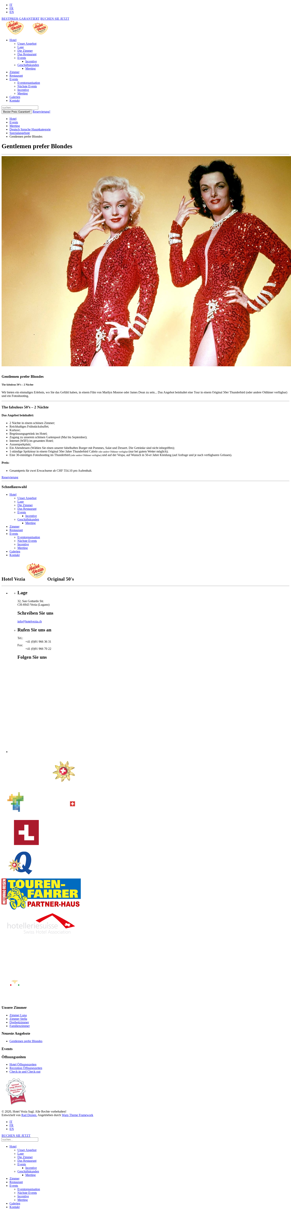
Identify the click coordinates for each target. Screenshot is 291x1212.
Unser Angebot (26, 43)
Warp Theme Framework (77, 1115)
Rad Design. (29, 1115)
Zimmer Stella (18, 1018)
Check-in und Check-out (25, 1071)
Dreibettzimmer (19, 1022)
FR (11, 8)
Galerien (15, 97)
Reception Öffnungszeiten (26, 1068)
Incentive (31, 61)
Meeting (30, 68)
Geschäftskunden (28, 65)
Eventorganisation (28, 82)
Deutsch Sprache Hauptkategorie (30, 129)
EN (12, 12)
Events (21, 58)
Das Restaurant (26, 54)
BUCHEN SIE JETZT (54, 18)
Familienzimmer (20, 1026)
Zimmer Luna (18, 1015)
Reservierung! (41, 111)
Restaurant (16, 75)
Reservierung (10, 477)
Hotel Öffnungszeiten (23, 1064)
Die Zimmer (25, 50)
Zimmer (14, 72)
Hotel (13, 40)
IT (11, 5)
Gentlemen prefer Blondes (26, 1041)
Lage (20, 47)
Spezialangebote (20, 133)
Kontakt (15, 100)
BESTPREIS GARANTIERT (21, 18)
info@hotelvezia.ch (29, 621)
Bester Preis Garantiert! (16, 111)
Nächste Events (27, 86)
